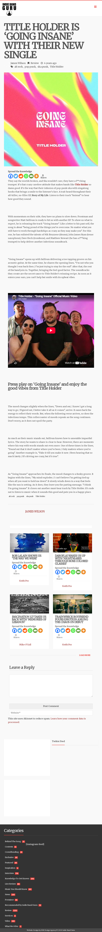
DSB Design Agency (48, 930)
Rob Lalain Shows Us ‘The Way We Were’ (26, 557)
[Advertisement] (20, 757)
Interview (9, 873)
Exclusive (9, 857)
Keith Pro (24, 580)
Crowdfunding (12, 852)
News (7, 894)
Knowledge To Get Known (17, 878)
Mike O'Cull (25, 644)
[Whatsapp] (26, 176)
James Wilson (18, 63)
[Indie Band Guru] (51, 8)
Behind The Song (13, 841)
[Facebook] (10, 176)
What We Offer (11, 926)
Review (35, 63)
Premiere (9, 900)
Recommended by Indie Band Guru (21, 905)
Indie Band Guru (69, 930)
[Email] (31, 176)
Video (42, 609)
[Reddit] (21, 176)
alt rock (18, 66)
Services (9, 915)
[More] (36, 176)
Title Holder (56, 66)
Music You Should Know (16, 889)
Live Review (10, 884)
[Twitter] (15, 176)
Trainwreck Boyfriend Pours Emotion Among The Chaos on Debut (71, 619)
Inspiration (10, 868)
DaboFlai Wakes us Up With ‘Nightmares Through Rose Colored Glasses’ (71, 559)
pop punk (30, 66)
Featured (9, 862)
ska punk (43, 66)
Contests (9, 847)
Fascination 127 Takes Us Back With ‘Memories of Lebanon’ (29, 619)
